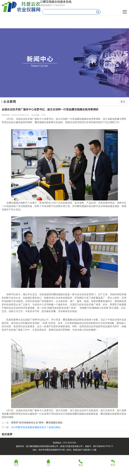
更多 (122, 101)
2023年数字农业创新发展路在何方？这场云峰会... (36, 427)
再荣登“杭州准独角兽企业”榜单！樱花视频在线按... (37, 423)
